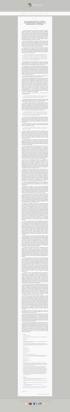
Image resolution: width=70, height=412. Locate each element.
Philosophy (39, 394)
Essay (47, 393)
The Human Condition (46, 394)
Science (43, 394)
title (30, 13)
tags (47, 13)
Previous (33, 18)
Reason (41, 394)
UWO (27, 391)
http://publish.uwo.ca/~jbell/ (37, 379)
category (41, 13)
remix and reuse (39, 406)
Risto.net (38, 5)
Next (35, 18)
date (35, 13)
